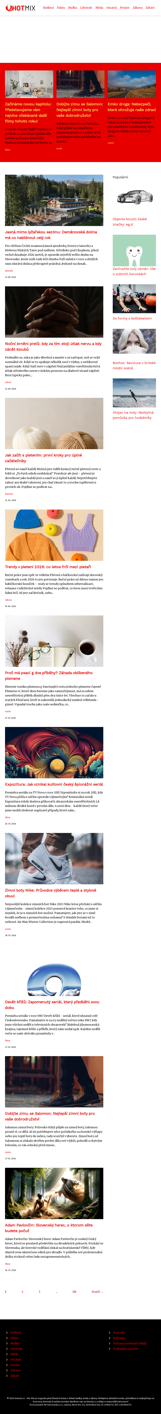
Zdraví (150, 7)
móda (59, 148)
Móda (99, 7)
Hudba (72, 7)
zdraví (111, 143)
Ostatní (111, 7)
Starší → (97, 1291)
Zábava (137, 7)
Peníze (125, 7)
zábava (8, 600)
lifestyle (9, 270)
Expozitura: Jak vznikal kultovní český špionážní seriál (54, 784)
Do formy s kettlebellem (132, 318)
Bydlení (48, 7)
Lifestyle (86, 7)
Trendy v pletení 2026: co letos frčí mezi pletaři (48, 567)
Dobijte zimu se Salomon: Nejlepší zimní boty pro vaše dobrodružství (79, 110)
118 (74, 1291)
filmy (7, 149)
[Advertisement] (80, 39)
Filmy (61, 7)
